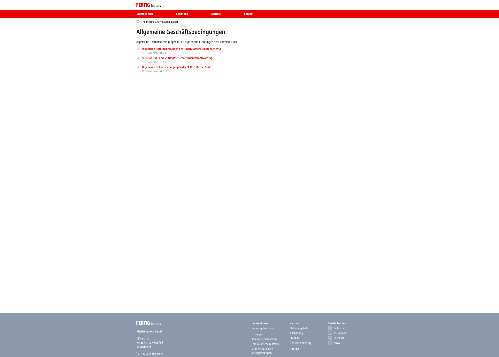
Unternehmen (144, 14)
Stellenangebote (299, 328)
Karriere (216, 14)
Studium (294, 338)
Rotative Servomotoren (264, 339)
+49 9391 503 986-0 (152, 353)
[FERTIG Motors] (148, 5)
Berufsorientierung (300, 343)
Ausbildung (296, 333)
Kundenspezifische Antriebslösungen (262, 351)
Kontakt (248, 14)
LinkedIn (339, 328)
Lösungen (182, 14)
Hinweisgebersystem (263, 328)
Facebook (339, 338)
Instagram (340, 333)
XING (337, 343)
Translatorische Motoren (265, 344)
